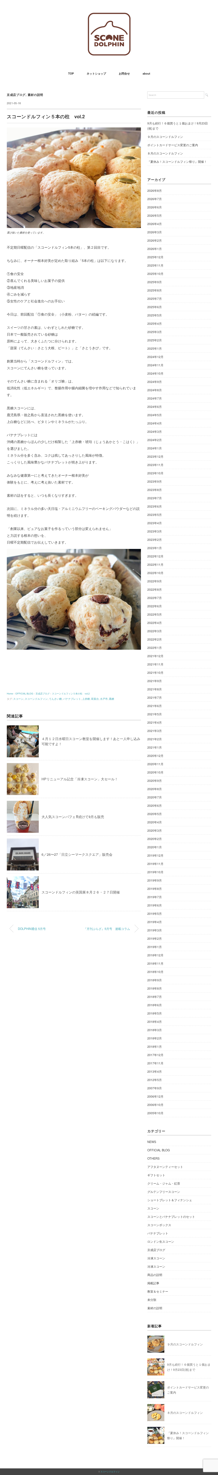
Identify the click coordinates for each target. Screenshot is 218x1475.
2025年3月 (154, 332)
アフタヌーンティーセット (165, 1167)
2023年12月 (155, 456)
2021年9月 (154, 681)
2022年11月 (155, 564)
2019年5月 (154, 913)
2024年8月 (154, 390)
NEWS (151, 1142)
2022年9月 (154, 581)
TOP (71, 73)
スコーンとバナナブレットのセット (171, 1216)
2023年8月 (154, 490)
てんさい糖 (55, 698)
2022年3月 (154, 631)
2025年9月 (154, 282)
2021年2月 (154, 739)
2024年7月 (154, 398)
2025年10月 (155, 273)
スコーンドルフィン (36, 698)
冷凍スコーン (156, 1258)
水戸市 (104, 698)
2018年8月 (154, 988)
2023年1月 (154, 548)
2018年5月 (154, 1013)
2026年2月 (154, 240)
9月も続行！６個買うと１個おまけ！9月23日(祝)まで (177, 125)
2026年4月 (154, 224)
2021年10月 (155, 672)
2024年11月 (155, 365)
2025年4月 (154, 323)
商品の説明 (154, 1275)
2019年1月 (154, 947)
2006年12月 (155, 1096)
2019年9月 (154, 880)
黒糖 (111, 698)
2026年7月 (154, 199)
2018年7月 (154, 996)
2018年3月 (154, 1030)
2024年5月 (154, 415)
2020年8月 (154, 789)
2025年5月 (154, 315)
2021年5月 (154, 714)
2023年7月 (154, 498)
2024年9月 (154, 382)
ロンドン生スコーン (160, 1241)
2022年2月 (154, 639)
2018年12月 (155, 955)
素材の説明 (35, 94)
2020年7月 (154, 797)
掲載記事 (153, 1283)
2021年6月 (154, 706)
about (146, 73)
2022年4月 (154, 623)
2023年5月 (154, 514)
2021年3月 (154, 731)
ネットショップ (96, 73)
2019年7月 (154, 897)
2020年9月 (154, 780)
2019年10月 (155, 872)
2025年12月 (155, 257)
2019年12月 (155, 855)
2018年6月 (154, 1005)
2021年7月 (154, 697)
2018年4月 (154, 1021)
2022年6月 (154, 606)
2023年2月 (154, 539)
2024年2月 (154, 440)
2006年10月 (155, 1105)
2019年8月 (154, 888)
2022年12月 (155, 556)
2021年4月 (154, 722)
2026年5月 (154, 215)
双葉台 (95, 698)
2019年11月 (155, 864)
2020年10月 (155, 772)
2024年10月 (155, 373)
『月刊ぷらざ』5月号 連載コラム (107, 928)
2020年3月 (154, 830)
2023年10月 (155, 473)
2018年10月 (155, 972)
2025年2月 (154, 340)
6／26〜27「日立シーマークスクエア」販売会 (77, 854)
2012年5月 (154, 1080)
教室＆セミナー (157, 1291)
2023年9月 (154, 481)
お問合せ (124, 73)
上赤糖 (86, 698)
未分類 (151, 1299)
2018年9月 (154, 980)
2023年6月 (154, 506)
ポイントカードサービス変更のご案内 (172, 145)
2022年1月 (154, 647)
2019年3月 (154, 930)
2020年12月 (155, 755)
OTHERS (153, 1158)
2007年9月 (154, 1088)
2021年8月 (154, 689)
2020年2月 (154, 839)
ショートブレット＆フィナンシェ (169, 1200)
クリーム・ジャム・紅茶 (163, 1183)
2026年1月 (154, 249)
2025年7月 (154, 298)
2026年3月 (154, 232)
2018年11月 (155, 963)
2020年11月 (155, 764)
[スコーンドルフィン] (109, 15)
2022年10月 (155, 573)
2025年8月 (154, 290)
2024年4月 (154, 423)
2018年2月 (154, 1038)
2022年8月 (154, 589)
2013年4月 (154, 1071)
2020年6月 (154, 805)
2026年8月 (154, 190)
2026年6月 (154, 207)
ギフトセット (156, 1175)
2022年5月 (154, 614)
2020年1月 (154, 847)
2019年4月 (154, 922)
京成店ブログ (16, 94)
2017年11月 (155, 1063)
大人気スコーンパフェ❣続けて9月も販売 (73, 816)
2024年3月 (154, 431)
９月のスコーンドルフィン (165, 136)
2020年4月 (154, 822)
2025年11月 (155, 265)
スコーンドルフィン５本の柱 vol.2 (71, 693)
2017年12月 (155, 1055)
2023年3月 (154, 531)
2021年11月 (155, 664)
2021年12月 (155, 656)
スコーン (18, 698)
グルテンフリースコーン (163, 1191)
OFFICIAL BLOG (158, 1150)
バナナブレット (72, 698)
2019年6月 (154, 905)
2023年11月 (155, 465)
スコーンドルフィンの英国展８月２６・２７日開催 (81, 892)
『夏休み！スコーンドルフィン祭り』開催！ (177, 161)
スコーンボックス (159, 1225)
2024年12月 (155, 357)
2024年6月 (154, 406)
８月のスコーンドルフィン (165, 153)
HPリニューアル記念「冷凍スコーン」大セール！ (80, 778)
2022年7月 (154, 598)
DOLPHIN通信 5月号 (32, 928)
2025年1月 (154, 348)
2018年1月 (154, 1046)
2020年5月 (154, 814)
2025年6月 (154, 307)
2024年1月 (154, 448)
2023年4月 (154, 523)
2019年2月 (154, 938)
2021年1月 (154, 747)
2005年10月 (155, 1113)
